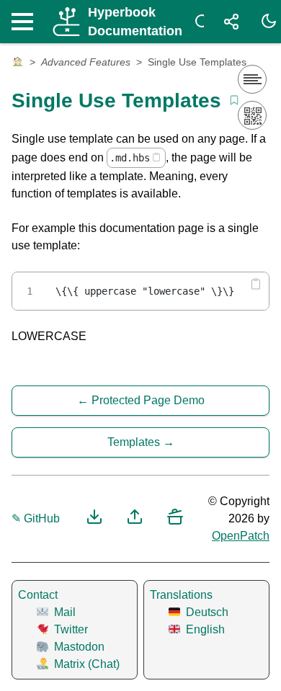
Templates (133, 442)
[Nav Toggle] (26, 21)
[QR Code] (252, 115)
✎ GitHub (36, 518)
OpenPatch (240, 536)
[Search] (199, 21)
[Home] (18, 63)
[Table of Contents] (252, 79)
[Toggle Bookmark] (234, 100)
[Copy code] (156, 157)
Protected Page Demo (148, 400)
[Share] (231, 21)
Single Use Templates (197, 62)
